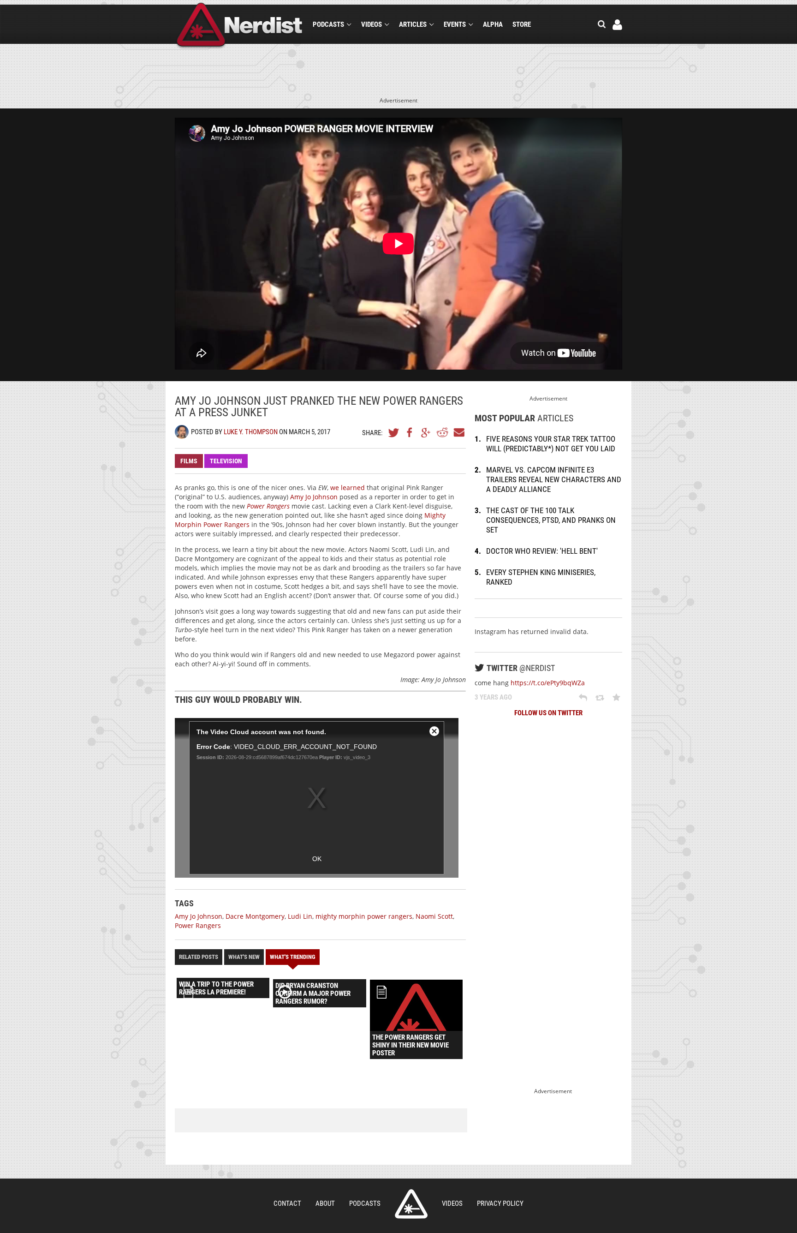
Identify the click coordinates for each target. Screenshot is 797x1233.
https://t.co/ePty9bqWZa (548, 682)
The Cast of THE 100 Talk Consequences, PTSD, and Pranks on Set (551, 520)
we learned (347, 487)
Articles (413, 24)
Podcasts (328, 24)
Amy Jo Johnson (314, 496)
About (325, 1203)
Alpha (493, 24)
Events (455, 24)
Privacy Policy (500, 1203)
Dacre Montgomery (255, 916)
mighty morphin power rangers (363, 916)
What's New (244, 956)
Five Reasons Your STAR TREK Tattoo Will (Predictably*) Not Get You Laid (550, 443)
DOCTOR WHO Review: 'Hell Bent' (542, 551)
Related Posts (198, 956)
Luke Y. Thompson (251, 432)
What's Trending (292, 956)
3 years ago (493, 697)
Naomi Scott (434, 916)
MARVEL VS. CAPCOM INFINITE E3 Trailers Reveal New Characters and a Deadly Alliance (553, 479)
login (617, 24)
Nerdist (239, 26)
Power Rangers (198, 925)
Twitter (394, 432)
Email (458, 432)
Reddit (442, 432)
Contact (287, 1203)
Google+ (426, 432)
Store (521, 24)
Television (226, 461)
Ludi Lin (300, 916)
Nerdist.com (411, 1204)
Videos (371, 24)
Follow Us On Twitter (548, 713)
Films (188, 461)
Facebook (410, 432)
